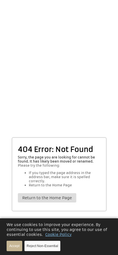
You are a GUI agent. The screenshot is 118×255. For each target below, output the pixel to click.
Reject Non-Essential (42, 246)
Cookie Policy (58, 234)
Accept (14, 246)
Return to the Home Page (50, 185)
